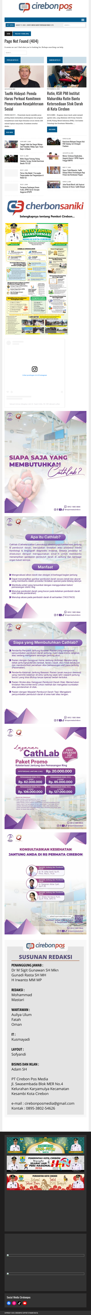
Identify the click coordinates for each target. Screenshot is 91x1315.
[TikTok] (19, 1303)
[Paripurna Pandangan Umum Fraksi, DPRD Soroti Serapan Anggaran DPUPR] (11, 189)
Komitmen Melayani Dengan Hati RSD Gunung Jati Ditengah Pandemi (74, 144)
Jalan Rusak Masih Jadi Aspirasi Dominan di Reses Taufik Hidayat (74, 185)
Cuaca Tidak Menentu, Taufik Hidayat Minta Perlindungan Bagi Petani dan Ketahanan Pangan (74, 172)
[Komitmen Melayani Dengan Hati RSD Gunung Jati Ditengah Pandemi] (53, 144)
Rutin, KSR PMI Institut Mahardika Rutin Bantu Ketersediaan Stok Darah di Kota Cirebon (65, 101)
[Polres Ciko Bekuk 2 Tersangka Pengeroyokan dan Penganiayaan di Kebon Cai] (11, 175)
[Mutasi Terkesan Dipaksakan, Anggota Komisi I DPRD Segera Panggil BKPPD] (53, 158)
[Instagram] (14, 1303)
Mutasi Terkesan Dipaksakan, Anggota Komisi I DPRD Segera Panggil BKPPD (73, 158)
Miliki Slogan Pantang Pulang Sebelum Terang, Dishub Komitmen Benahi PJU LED (32, 161)
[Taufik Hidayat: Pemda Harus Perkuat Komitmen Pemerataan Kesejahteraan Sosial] (24, 86)
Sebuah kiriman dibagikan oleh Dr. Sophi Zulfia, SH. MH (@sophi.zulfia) (35, 404)
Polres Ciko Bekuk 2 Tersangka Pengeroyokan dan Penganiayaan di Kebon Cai (32, 175)
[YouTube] (25, 1303)
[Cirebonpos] (45, 7)
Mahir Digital (34, 1313)
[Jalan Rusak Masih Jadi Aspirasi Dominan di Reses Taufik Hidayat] (53, 187)
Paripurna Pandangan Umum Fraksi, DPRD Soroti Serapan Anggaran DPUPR (29, 189)
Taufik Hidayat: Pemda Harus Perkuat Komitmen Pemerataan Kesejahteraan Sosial (24, 101)
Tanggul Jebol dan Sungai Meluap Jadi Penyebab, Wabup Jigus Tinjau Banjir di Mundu (31, 146)
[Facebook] (9, 1303)
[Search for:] (16, 53)
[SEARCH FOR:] (74, 24)
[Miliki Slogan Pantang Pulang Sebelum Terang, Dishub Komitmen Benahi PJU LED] (11, 161)
